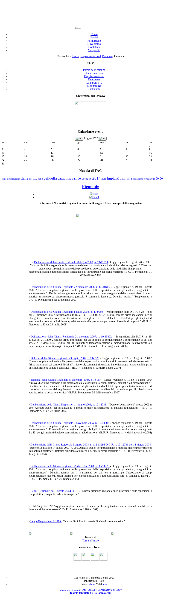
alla (129, 178)
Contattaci (94, 47)
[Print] (94, 193)
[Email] (94, 197)
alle (69, 178)
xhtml (92, 584)
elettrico (123, 179)
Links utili (94, 88)
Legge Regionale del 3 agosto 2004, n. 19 (55, 490)
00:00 (159, 178)
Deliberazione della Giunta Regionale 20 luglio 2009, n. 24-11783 (71, 262)
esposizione (149, 178)
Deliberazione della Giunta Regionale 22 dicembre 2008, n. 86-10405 (71, 286)
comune (87, 178)
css (105, 584)
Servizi (94, 37)
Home (94, 34)
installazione (138, 179)
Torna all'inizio (90, 540)
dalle (30, 179)
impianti (113, 178)
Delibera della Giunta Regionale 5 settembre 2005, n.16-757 (66, 379)
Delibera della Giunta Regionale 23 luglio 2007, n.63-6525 (65, 358)
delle (24, 178)
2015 (103, 178)
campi (62, 178)
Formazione (94, 40)
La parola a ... (94, 82)
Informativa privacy (110, 590)
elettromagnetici (13, 179)
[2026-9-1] (102, 139)
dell (46, 178)
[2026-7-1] (79, 139)
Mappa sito (94, 50)
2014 (96, 178)
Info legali (88, 590)
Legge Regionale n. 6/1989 (46, 521)
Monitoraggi (94, 85)
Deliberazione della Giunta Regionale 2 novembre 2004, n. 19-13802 (70, 422)
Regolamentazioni (91, 56)
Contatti (76, 590)
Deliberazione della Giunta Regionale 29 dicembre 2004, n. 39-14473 (70, 466)
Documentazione (94, 73)
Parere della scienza (94, 69)
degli (3, 178)
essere (35, 179)
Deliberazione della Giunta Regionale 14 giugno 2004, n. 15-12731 (68, 404)
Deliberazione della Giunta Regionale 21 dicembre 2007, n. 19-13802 (71, 336)
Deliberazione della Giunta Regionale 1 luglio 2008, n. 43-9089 (67, 311)
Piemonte (107, 56)
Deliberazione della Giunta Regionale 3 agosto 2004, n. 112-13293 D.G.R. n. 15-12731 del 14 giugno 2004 (90, 444)
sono (40, 178)
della (53, 178)
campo (76, 178)
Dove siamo (94, 43)
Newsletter (94, 79)
